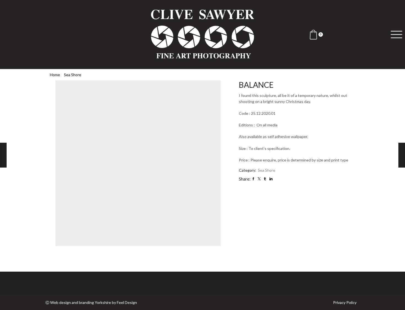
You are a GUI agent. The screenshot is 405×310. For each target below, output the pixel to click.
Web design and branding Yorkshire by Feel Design (93, 302)
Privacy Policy (345, 302)
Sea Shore (72, 74)
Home (55, 74)
